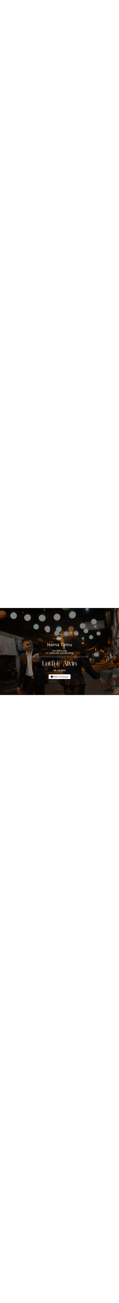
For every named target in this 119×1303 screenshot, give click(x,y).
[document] (59, 651)
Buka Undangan (60, 676)
